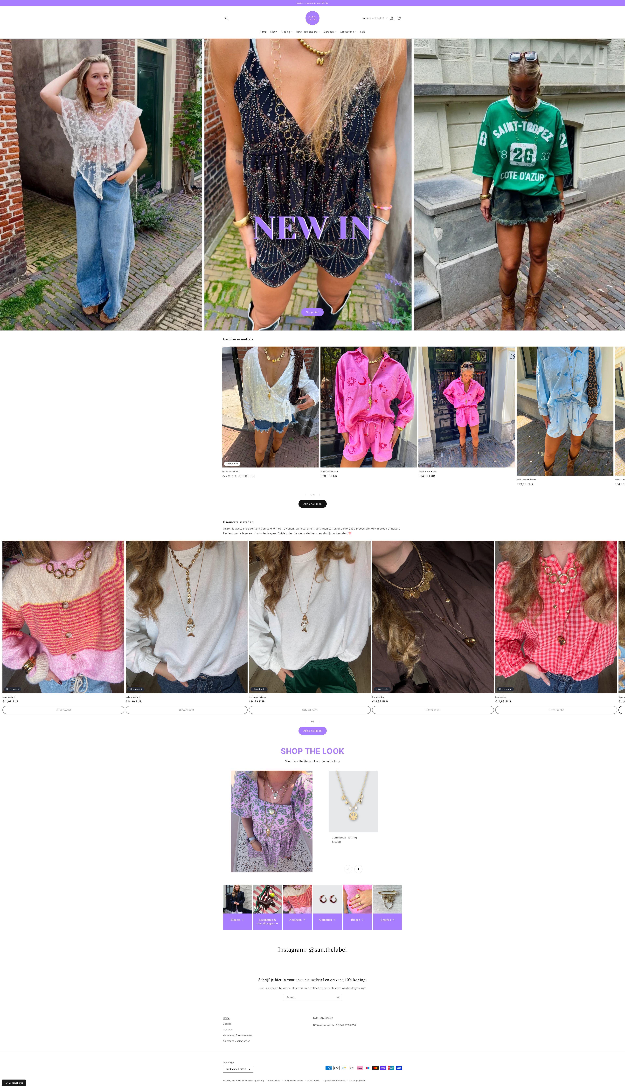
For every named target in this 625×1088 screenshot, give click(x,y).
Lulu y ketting (133, 697)
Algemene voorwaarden (236, 1040)
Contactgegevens (357, 1080)
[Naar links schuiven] (305, 494)
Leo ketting (501, 697)
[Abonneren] (338, 997)
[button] (226, 18)
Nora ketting (8, 697)
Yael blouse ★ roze (427, 471)
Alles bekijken (312, 503)
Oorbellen (325, 919)
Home (226, 1018)
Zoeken (227, 1023)
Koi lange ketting (257, 697)
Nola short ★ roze (329, 471)
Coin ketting (378, 697)
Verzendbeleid (313, 1080)
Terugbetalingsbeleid (294, 1080)
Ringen (355, 919)
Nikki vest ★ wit (230, 471)
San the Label (238, 1080)
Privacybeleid (274, 1080)
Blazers (235, 919)
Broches (386, 919)
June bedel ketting (344, 837)
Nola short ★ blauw (526, 479)
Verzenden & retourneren (237, 1035)
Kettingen (295, 919)
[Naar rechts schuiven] (319, 494)
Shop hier (312, 312)
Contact (227, 1029)
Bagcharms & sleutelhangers (266, 921)
